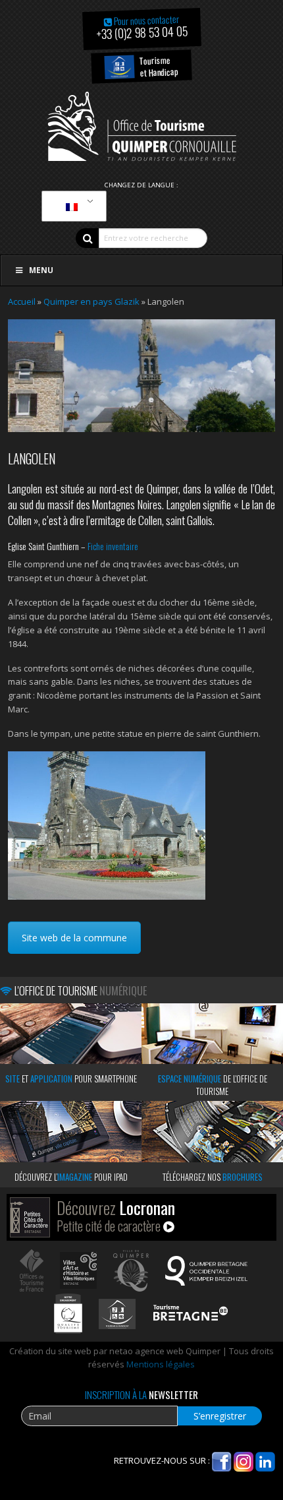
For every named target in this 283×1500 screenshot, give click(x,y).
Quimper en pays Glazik (91, 301)
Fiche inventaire (113, 546)
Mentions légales (160, 1364)
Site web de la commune (74, 937)
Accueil (22, 301)
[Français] (72, 206)
